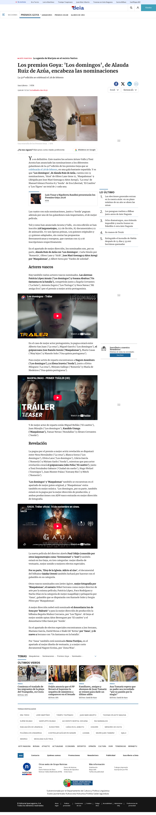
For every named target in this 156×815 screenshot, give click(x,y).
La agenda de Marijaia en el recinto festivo (55, 58)
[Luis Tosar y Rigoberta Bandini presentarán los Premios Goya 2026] (36, 199)
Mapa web (92, 770)
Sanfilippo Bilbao (47, 721)
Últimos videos (29, 662)
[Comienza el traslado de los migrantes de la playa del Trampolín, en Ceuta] (32, 673)
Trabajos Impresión (121, 767)
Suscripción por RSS (121, 770)
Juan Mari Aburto (88, 715)
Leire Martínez (43, 715)
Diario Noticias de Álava (47, 770)
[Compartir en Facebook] (116, 84)
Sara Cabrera (22, 85)
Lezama (86, 733)
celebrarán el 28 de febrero (43, 169)
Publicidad (110, 755)
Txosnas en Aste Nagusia (114, 715)
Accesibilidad (107, 803)
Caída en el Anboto (75, 727)
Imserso (23, 739)
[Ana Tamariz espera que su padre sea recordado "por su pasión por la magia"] (124, 673)
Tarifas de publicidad (96, 772)
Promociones (74, 755)
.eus (21, 755)
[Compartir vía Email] (136, 84)
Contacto (35, 755)
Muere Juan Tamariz (105, 733)
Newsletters (93, 755)
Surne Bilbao (26, 721)
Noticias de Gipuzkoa (71, 770)
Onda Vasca (68, 772)
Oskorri (94, 727)
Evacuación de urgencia (31, 727)
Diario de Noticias (70, 767)
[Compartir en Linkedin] (129, 84)
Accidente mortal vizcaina (75, 721)
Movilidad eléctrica (43, 739)
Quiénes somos (54, 755)
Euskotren (54, 727)
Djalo (123, 733)
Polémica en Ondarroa (31, 733)
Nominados (76, 656)
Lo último (106, 192)
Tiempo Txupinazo (64, 715)
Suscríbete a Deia (130, 755)
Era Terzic (24, 715)
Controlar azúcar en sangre (62, 733)
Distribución (93, 767)
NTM (47, 201)
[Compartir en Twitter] (123, 84)
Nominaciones (48, 656)
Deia (40, 767)
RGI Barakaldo (101, 721)
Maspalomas (34, 656)
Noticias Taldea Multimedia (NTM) (50, 772)
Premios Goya (63, 656)
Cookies (89, 803)
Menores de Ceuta (113, 727)
